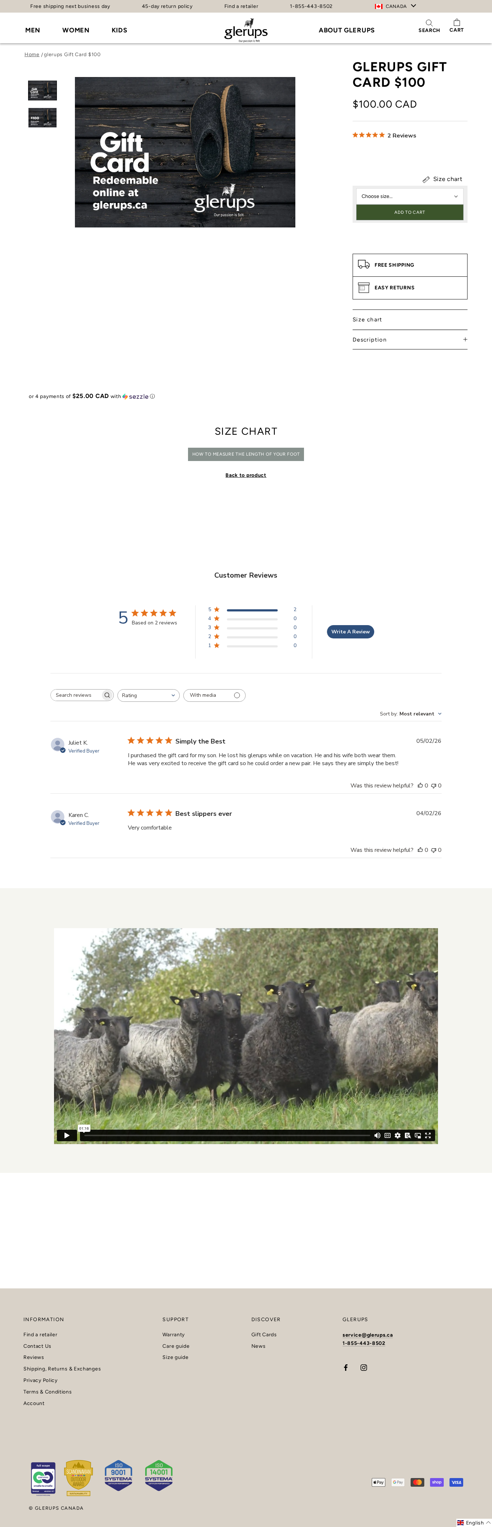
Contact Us (37, 1346)
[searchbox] (75, 695)
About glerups (347, 30)
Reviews (33, 1357)
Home (32, 54)
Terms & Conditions (47, 1392)
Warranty (173, 1335)
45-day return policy (167, 6)
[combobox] (148, 695)
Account (34, 1403)
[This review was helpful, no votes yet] (420, 786)
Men (32, 30)
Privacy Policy (40, 1380)
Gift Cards (264, 1335)
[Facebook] (346, 1367)
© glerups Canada (56, 1508)
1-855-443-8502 (311, 6)
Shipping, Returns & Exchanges (62, 1369)
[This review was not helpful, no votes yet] (433, 786)
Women (76, 30)
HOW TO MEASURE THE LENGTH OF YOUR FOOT (246, 454)
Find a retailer (241, 6)
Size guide (175, 1357)
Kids (120, 30)
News (258, 1346)
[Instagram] (364, 1367)
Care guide (175, 1346)
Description (370, 339)
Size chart (446, 178)
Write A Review (350, 631)
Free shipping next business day (70, 6)
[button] (246, 396)
